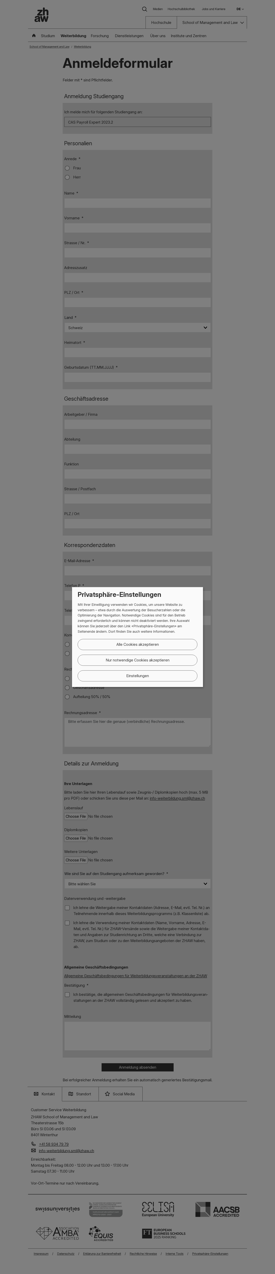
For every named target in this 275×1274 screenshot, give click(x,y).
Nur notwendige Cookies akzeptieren (137, 660)
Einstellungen (137, 675)
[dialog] (137, 637)
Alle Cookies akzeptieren (137, 644)
